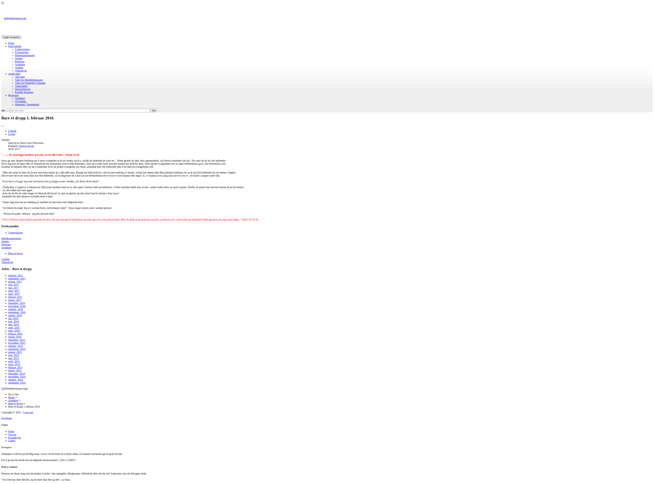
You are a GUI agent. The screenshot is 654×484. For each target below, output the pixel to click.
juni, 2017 (13, 284)
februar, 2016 (15, 333)
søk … (5, 110)
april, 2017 (14, 290)
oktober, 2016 (15, 309)
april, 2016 (14, 327)
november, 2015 (17, 343)
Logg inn (28, 412)
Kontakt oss (14, 437)
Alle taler (20, 76)
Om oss (12, 434)
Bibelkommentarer (25, 55)
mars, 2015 (14, 364)
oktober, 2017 (15, 275)
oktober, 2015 (15, 346)
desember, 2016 (16, 303)
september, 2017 (17, 278)
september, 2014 (17, 382)
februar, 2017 (15, 297)
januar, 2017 (14, 300)
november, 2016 (17, 306)
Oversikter (20, 101)
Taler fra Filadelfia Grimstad (30, 83)
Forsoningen (21, 52)
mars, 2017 (14, 293)
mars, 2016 (14, 330)
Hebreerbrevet (22, 89)
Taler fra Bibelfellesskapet (29, 79)
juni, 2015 (13, 355)
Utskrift (12, 131)
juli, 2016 (13, 318)
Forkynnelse (14, 46)
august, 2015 (15, 352)
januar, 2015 (14, 370)
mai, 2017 (13, 287)
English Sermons (24, 92)
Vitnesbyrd (21, 70)
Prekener (20, 61)
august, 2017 (15, 281)
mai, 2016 (13, 324)
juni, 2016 (13, 321)
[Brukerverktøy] (2, 126)
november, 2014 (17, 376)
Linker (11, 440)
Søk (154, 110)
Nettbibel (20, 98)
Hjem (11, 43)
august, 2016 (15, 315)
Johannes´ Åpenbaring (27, 104)
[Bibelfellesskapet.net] (13, 18)
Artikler (19, 67)
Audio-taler (14, 73)
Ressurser (13, 95)
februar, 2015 (15, 367)
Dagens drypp (26, 146)
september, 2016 (17, 312)
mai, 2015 (13, 358)
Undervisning (22, 49)
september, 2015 (17, 349)
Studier (19, 58)
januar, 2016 (14, 336)
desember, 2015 (16, 339)
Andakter (20, 64)
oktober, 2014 (15, 379)
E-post (11, 134)
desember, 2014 (16, 373)
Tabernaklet (21, 86)
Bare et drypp (15, 253)
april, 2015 (14, 361)
